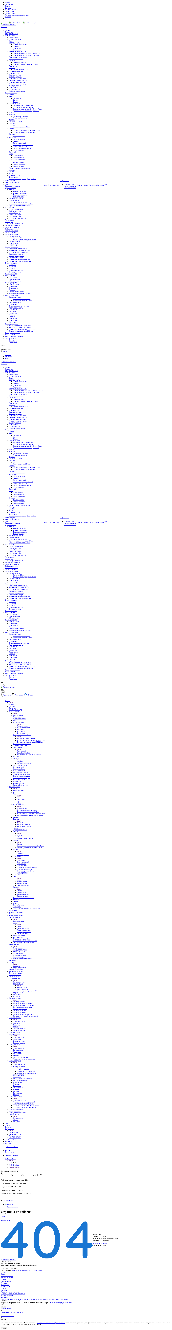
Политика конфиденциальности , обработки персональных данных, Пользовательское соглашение (34, 1299)
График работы (6, 1281)
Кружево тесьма (18, 921)
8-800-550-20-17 (14, 1164)
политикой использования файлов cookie (51, 1323)
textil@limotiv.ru (8, 1200)
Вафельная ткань (22, 808)
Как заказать (5, 1297)
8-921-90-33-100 (14, 1166)
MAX (40, 1270)
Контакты (4, 1283)
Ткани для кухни (18, 1048)
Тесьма (19, 926)
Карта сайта (5, 1285)
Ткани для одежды (19, 1064)
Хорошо (4, 1328)
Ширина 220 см (22, 987)
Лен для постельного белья (26, 738)
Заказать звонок (14, 1168)
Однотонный (21, 751)
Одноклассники (12, 1207)
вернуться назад (101, 1245)
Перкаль (19, 835)
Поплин (19, 844)
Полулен (20, 762)
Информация (13, 1132)
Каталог (11, 704)
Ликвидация (9, 356)
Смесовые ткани (18, 1118)
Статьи (3, 1272)
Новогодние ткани (19, 1001)
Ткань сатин (21, 860)
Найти (3, 1307)
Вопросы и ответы (7, 1277)
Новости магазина (7, 1276)
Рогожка (19, 853)
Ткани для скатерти (19, 1100)
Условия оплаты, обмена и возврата (13, 1294)
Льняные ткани (18, 715)
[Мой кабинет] (2, 683)
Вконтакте (10, 1204)
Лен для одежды (22, 726)
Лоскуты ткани (18, 948)
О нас (3, 1274)
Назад (11, 702)
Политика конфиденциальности (61, 1303)
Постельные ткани (19, 982)
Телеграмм (23, 1270)
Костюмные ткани (23, 1070)
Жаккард (20, 822)
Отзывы (3, 1279)
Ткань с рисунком (19, 1021)
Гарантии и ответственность (10, 1292)
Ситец (19, 880)
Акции (7, 358)
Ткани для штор (18, 1037)
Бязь (18, 797)
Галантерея (16, 966)
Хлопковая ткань (18, 790)
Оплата (3, 1288)
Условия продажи (7, 1295)
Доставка (4, 1290)
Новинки (8, 355)
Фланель (19, 890)
